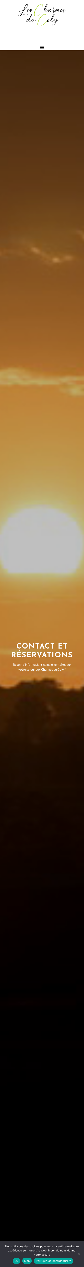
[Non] (79, 1254)
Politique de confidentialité (53, 1260)
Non (27, 1260)
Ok (16, 1260)
